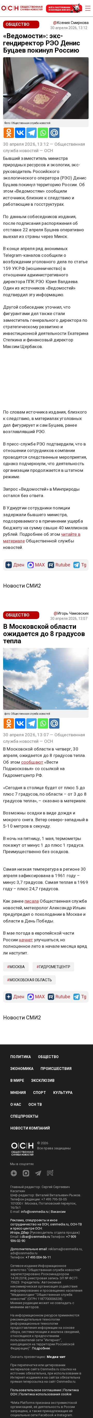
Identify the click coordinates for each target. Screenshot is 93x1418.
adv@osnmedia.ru (23, 1253)
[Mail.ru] (54, 133)
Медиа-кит (56, 1357)
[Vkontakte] (20, 133)
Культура (62, 1093)
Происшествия (56, 1069)
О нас (15, 1104)
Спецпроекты (24, 1116)
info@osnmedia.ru (35, 1212)
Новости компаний (30, 1128)
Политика (20, 1057)
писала (32, 901)
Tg (83, 565)
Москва (17, 967)
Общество (48, 1057)
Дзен (18, 565)
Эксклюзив (43, 1080)
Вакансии (58, 1212)
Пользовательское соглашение (35, 1390)
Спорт (39, 1093)
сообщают (32, 762)
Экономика (21, 1069)
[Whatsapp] (43, 133)
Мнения (18, 1093)
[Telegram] (31, 133)
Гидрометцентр (54, 967)
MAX (40, 565)
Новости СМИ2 (22, 586)
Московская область (31, 980)
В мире (17, 1080)
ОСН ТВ (35, 1104)
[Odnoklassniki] (9, 133)
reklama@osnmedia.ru (65, 1249)
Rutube (63, 565)
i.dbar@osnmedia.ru (35, 1237)
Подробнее (41, 1348)
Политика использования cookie (45, 1394)
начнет (26, 939)
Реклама (19, 361)
